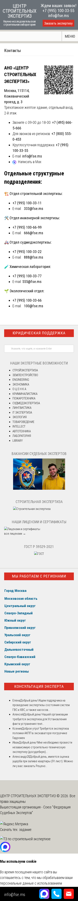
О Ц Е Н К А (19, 389)
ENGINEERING (20, 380)
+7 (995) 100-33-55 (58, 10)
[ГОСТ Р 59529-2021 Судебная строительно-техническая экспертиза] (39, 554)
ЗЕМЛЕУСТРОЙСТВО (25, 375)
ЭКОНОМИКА (20, 384)
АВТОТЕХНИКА (21, 431)
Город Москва (15, 591)
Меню (70, 36)
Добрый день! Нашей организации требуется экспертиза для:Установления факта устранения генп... (40, 719)
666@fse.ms (33, 233)
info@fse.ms (58, 15)
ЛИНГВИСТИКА (21, 408)
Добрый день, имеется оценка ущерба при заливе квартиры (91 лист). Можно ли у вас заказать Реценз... (42, 761)
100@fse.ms (33, 306)
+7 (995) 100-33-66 (27, 300)
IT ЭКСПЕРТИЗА (22, 412)
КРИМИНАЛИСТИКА (24, 394)
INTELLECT (18, 426)
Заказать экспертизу (58, 23)
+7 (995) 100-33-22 (27, 251)
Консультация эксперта (39, 686)
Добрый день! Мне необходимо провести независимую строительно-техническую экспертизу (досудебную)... (42, 747)
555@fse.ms (32, 281)
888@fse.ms (33, 257)
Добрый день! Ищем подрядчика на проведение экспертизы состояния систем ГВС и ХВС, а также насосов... (41, 705)
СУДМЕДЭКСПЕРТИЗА (26, 403)
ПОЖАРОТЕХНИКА (23, 398)
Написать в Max (29, 162)
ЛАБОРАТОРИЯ (21, 436)
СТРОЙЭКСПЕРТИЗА (25, 370)
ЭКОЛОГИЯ (19, 417)
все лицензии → (15, 533)
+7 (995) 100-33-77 (27, 276)
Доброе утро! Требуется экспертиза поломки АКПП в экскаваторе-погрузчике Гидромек (40, 733)
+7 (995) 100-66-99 (27, 227)
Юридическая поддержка (39, 333)
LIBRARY (17, 440)
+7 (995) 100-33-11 (27, 203)
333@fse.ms (33, 208)
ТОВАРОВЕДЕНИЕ (23, 422)
